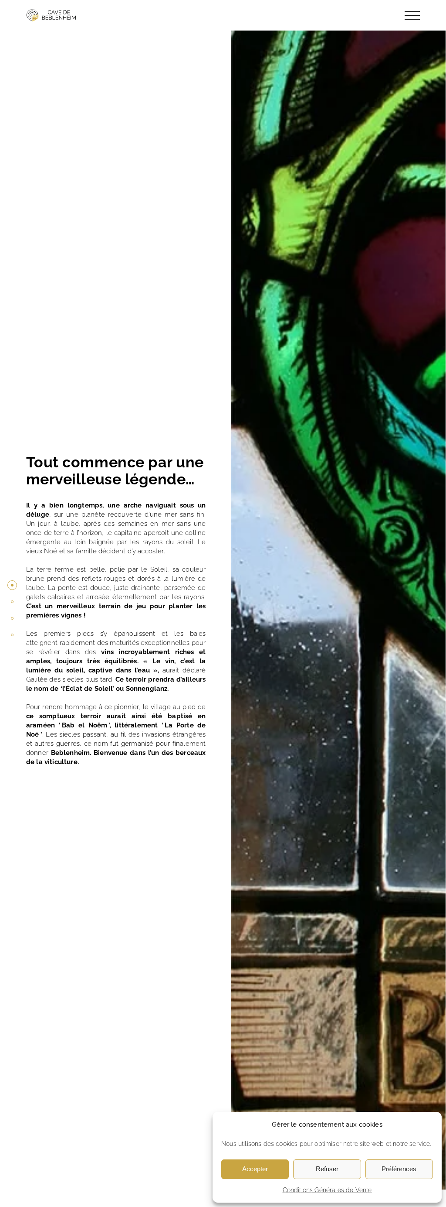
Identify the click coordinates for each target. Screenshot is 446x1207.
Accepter (255, 1169)
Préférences (399, 1169)
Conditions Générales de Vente (327, 1189)
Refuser (327, 1169)
